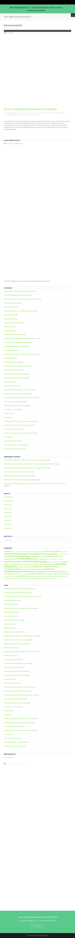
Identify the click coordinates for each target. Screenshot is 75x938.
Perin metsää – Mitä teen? (11, 409)
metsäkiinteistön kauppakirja (43, 553)
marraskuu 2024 (8, 501)
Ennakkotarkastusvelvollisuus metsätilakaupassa (18, 291)
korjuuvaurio (65, 551)
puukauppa (65, 574)
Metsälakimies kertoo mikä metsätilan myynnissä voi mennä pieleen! (24, 468)
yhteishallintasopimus (37, 578)
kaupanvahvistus (39, 551)
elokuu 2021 (7, 520)
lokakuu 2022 (8, 509)
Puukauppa (39, 113)
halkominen (8, 551)
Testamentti (7, 437)
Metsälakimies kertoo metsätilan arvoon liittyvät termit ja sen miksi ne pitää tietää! (28, 464)
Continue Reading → (11, 132)
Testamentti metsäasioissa (12, 441)
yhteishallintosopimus (50, 578)
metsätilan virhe (25, 569)
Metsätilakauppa (9, 330)
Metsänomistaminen (10, 315)
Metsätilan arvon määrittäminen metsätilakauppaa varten (21, 338)
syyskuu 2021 (8, 516)
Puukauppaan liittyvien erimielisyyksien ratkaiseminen (19, 421)
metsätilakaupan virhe (15, 561)
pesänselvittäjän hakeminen (51, 574)
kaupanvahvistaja (30, 551)
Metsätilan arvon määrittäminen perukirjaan (17, 342)
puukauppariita (21, 576)
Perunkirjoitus (8, 413)
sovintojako (32, 576)
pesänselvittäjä (34, 573)
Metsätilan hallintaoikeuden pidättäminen (16, 346)
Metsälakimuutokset (10, 307)
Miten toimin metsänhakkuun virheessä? (30, 109)
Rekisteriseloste (8, 757)
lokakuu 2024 (8, 505)
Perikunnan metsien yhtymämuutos (14, 401)
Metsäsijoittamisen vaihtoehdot (13, 323)
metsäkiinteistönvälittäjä (16, 556)
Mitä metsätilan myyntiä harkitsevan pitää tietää (18, 390)
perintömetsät (39, 572)
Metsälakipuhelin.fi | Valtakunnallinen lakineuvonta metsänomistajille (36, 9)
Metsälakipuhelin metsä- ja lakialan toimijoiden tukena (20, 113)
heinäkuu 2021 (8, 524)
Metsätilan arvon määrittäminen (13, 334)
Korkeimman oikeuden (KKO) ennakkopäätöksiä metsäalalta (22, 299)
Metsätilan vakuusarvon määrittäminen (15, 378)
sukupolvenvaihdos (42, 576)
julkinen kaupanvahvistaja (18, 551)
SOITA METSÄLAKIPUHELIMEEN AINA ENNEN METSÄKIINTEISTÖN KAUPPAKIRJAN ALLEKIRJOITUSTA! (34, 483)
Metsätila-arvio (8, 327)
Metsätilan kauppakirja (10, 350)
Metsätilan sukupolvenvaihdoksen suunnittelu (17, 366)
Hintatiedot (37, 926)
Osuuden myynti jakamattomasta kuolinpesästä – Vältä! (20, 397)
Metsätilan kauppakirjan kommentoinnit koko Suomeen (20, 354)
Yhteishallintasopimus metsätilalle (14, 449)
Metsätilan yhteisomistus (11, 386)
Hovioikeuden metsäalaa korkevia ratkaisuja (17, 295)
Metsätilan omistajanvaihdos (12, 362)
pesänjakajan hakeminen (21, 574)
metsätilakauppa (37, 561)
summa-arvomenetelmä (55, 576)
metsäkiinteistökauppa (16, 553)
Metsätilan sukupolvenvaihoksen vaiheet (16, 374)
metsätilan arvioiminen (53, 562)
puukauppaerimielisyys (9, 576)
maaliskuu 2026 (8, 497)
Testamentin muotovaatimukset (13, 429)
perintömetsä (27, 571)
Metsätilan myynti (9, 358)
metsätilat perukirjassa (36, 569)
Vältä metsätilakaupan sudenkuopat (14, 445)
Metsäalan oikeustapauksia (12, 303)
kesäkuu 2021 (8, 528)
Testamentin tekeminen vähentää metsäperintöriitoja (19, 433)
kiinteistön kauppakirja (52, 551)
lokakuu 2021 (8, 512)
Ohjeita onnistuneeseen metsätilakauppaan (17, 393)
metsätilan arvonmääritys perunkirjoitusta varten (38, 564)
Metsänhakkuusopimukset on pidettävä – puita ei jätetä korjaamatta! (24, 460)
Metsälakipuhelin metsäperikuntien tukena (16, 476)
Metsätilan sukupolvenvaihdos (13, 370)
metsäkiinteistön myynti (63, 554)
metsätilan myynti (41, 566)
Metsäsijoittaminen (9, 319)
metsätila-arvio (27, 558)
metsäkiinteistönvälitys (37, 557)
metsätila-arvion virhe (43, 559)
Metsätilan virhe (8, 382)
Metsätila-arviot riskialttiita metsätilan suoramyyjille (19, 480)
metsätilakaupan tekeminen (57, 559)
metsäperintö (51, 556)
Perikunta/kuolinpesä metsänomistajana (16, 405)
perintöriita (49, 571)
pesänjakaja (9, 574)
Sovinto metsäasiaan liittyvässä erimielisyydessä (25, 115)
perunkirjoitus (61, 571)
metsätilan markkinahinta (24, 567)
